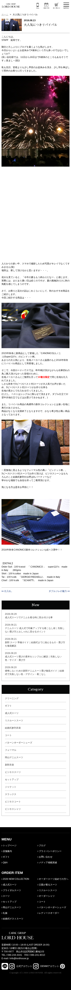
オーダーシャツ (46, 896)
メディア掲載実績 (47, 862)
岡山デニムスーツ (14, 757)
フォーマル (10, 750)
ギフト (8, 705)
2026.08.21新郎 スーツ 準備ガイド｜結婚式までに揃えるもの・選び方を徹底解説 (35, 642)
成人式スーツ (12, 713)
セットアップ (12, 779)
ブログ (42, 845)
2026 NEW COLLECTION (15, 879)
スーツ (6, 896)
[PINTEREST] (62, 966)
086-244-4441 (14, 955)
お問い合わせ (45, 857)
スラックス (10, 794)
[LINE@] (5, 966)
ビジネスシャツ (13, 809)
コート (8, 735)
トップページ (9, 845)
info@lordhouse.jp (19, 958)
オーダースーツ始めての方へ (53, 879)
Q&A (5, 862)
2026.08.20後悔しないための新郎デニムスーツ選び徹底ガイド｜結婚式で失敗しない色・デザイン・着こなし (34, 671)
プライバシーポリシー (50, 851)
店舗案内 (7, 851)
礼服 (4, 913)
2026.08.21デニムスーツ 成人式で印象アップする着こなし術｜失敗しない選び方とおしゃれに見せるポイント (35, 628)
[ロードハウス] (11, 5)
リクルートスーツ (14, 720)
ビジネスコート (13, 801)
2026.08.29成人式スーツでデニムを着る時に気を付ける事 (29, 616)
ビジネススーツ (13, 772)
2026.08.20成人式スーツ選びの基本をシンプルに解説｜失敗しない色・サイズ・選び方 (33, 656)
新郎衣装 (9, 764)
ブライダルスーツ (11, 890)
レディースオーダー (48, 913)
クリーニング (12, 698)
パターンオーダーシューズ (18, 742)
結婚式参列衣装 (13, 728)
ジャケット (10, 787)
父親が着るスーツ (47, 884)
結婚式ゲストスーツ (12, 918)
